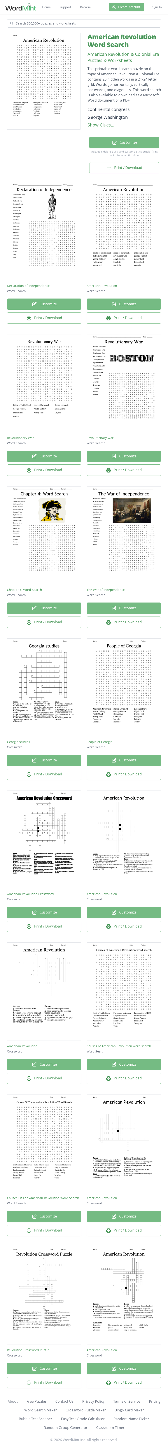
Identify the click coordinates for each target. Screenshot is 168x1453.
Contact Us (64, 1401)
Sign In (157, 7)
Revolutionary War (20, 438)
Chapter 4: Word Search (24, 590)
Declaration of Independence (28, 286)
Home (46, 7)
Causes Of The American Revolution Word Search (43, 1198)
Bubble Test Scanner (35, 1418)
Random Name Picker (131, 1418)
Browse (85, 7)
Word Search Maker (40, 1410)
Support (65, 7)
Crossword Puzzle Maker (86, 1410)
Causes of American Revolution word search (119, 1046)
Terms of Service (126, 1401)
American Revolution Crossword (30, 894)
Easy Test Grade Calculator (83, 1418)
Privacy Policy (93, 1401)
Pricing (154, 1401)
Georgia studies (18, 742)
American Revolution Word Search (122, 40)
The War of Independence (106, 590)
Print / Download (127, 167)
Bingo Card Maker (129, 1410)
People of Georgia (99, 742)
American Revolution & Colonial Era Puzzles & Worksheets (123, 57)
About (13, 1401)
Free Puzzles (36, 1401)
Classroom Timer (110, 1427)
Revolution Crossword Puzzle (28, 1350)
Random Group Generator (66, 1427)
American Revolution (102, 286)
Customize (128, 142)
